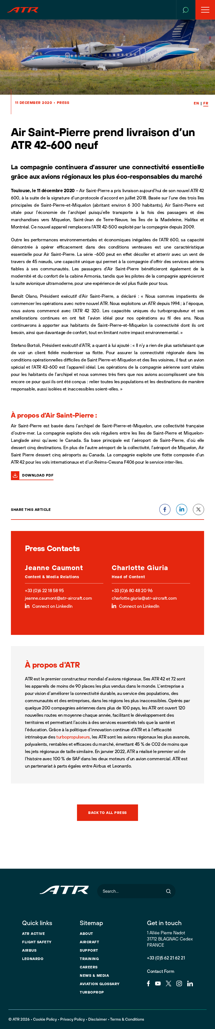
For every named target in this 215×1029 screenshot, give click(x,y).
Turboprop (92, 992)
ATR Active (33, 933)
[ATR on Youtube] (158, 983)
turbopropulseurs (73, 737)
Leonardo (32, 958)
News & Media (94, 975)
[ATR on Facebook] (148, 983)
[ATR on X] (168, 983)
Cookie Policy (45, 1019)
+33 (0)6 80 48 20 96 (132, 590)
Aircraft (89, 942)
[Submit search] (169, 891)
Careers (89, 967)
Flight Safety (37, 942)
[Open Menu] (205, 10)
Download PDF (37, 475)
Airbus (29, 950)
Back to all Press (107, 812)
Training (89, 958)
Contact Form (160, 971)
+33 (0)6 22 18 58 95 (44, 590)
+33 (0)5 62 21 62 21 (166, 958)
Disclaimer (97, 1019)
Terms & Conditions (127, 1019)
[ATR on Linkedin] (190, 983)
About (86, 933)
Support (89, 950)
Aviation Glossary (100, 984)
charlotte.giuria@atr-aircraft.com (144, 598)
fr (205, 103)
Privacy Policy (72, 1019)
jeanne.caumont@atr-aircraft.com (58, 598)
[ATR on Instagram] (179, 983)
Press (63, 102)
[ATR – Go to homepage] (22, 10)
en (196, 103)
